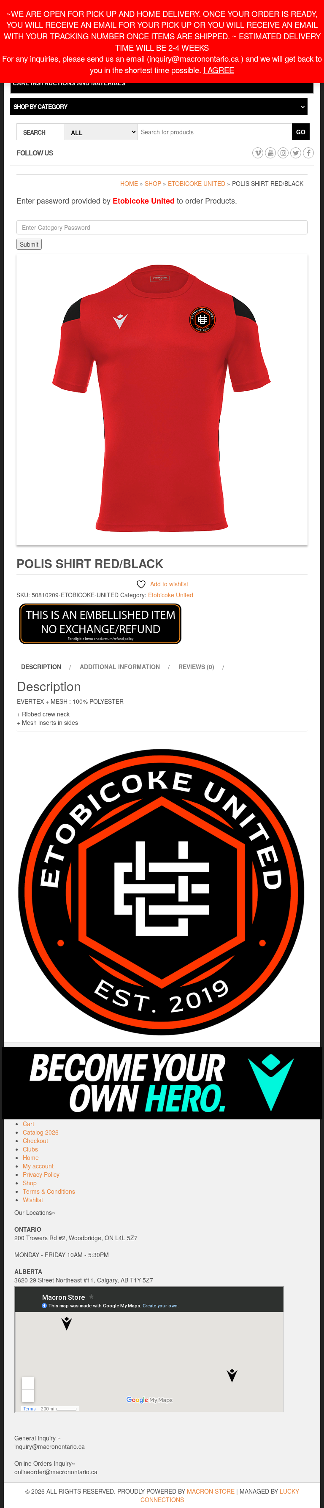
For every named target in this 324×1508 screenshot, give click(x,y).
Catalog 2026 (41, 1132)
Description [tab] (41, 666)
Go (300, 132)
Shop (153, 183)
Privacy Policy (41, 1174)
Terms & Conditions (49, 1191)
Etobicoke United (196, 183)
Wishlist (33, 1199)
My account (38, 1166)
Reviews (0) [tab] (196, 666)
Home (129, 183)
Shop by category (40, 106)
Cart (28, 1123)
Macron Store (211, 1491)
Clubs (30, 1149)
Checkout (35, 1140)
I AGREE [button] (218, 69)
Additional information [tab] (120, 666)
